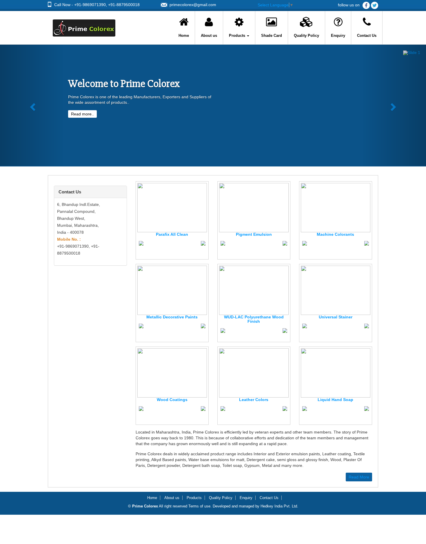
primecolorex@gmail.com (193, 4)
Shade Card (271, 35)
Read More (359, 477)
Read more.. (82, 114)
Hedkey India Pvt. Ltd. (279, 506)
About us (209, 35)
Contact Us (366, 35)
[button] (32, 105)
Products (237, 35)
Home (184, 35)
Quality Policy (306, 35)
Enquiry (338, 35)
